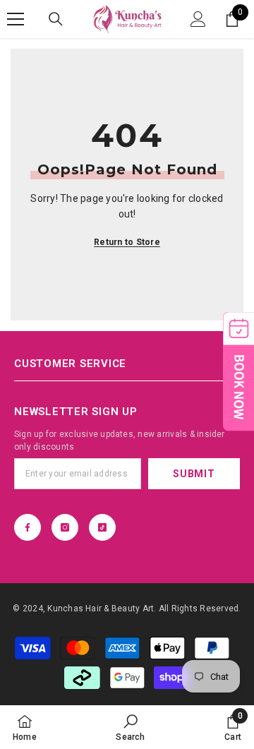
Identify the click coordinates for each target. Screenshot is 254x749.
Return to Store (127, 242)
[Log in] (198, 19)
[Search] (55, 19)
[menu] (15, 19)
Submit (193, 473)
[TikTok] (102, 527)
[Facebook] (27, 527)
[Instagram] (65, 527)
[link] (130, 727)
